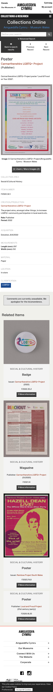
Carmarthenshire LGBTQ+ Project (22, 63)
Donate (4, 3)
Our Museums (7, 7)
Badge (26, 374)
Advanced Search (27, 39)
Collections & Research (14, 16)
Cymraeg (48, 3)
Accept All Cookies (23, 690)
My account (47, 7)
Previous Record (30, 48)
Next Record (46, 48)
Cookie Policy (11, 687)
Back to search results (11, 48)
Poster (26, 568)
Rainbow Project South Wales (30, 575)
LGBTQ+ (6, 285)
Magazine (26, 467)
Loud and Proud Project (31, 606)
